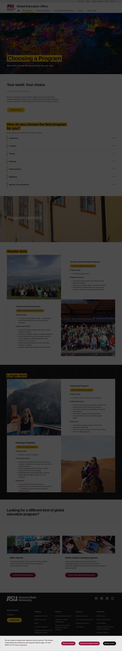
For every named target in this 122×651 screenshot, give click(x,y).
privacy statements (21, 645)
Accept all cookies (68, 643)
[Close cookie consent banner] (118, 639)
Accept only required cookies (89, 643)
